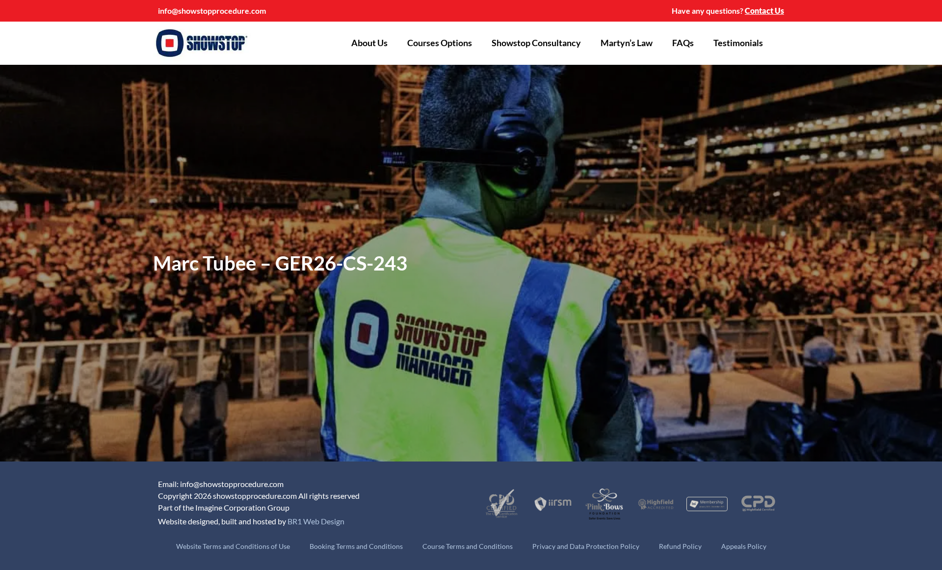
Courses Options (439, 43)
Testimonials (738, 43)
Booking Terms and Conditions (356, 546)
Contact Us (764, 10)
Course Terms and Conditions (467, 546)
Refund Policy (680, 546)
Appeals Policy (743, 546)
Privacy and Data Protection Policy (585, 546)
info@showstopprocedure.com (212, 10)
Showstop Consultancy (536, 43)
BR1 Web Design (316, 521)
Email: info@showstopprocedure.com (221, 484)
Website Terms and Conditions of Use (233, 546)
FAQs (683, 43)
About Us (369, 43)
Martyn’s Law (627, 43)
